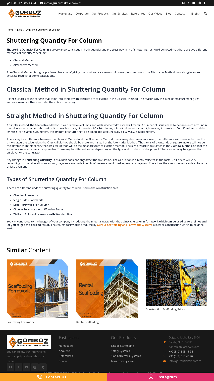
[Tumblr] (204, 3)
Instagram (167, 376)
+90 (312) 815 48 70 (181, 356)
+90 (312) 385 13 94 (181, 351)
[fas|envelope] (166, 361)
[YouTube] (194, 3)
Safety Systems (120, 351)
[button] (205, 13)
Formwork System (122, 361)
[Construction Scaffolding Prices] (176, 282)
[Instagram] (199, 3)
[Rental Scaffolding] (107, 288)
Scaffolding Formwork (20, 322)
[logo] (25, 13)
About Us (65, 351)
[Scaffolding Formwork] (37, 288)
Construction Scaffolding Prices (165, 309)
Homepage (66, 346)
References (66, 356)
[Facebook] (183, 3)
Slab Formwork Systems (126, 356)
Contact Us (56, 376)
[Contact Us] (41, 376)
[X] (188, 3)
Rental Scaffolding (87, 322)
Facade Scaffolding (122, 346)
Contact (64, 361)
